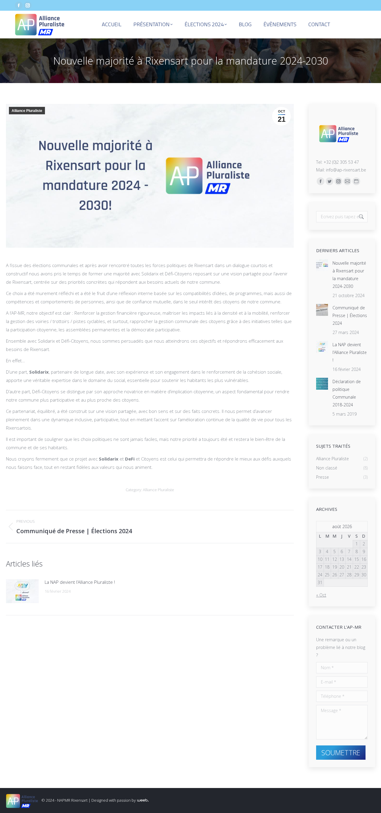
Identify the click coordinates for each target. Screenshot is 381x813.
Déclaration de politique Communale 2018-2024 (346, 393)
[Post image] (22, 591)
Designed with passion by (114, 800)
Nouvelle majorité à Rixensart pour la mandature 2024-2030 (349, 274)
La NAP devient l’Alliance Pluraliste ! (80, 582)
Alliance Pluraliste (27, 111)
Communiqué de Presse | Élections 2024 (349, 315)
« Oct (321, 595)
